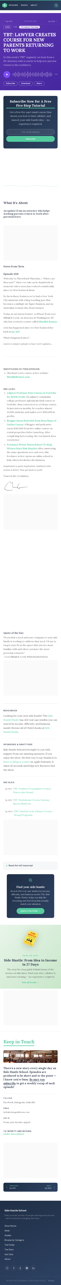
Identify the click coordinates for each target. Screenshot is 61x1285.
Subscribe (10, 83)
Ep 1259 (52, 21)
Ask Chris (9, 1254)
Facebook (8, 1102)
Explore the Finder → (30, 911)
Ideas (7, 1230)
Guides (8, 1235)
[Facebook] (13, 1268)
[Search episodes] (56, 5)
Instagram (19, 1102)
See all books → (30, 982)
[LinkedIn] (33, 1268)
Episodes (13, 5)
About (34, 5)
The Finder (10, 1245)
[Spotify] (26, 1268)
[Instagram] (7, 1268)
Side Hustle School (15, 1210)
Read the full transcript (21, 865)
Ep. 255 (15, 331)
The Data (9, 1249)
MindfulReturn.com (18, 376)
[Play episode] (6, 74)
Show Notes (10, 1226)
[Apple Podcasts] (20, 1268)
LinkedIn (30, 1102)
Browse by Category (14, 1240)
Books (24, 5)
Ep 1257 (9, 21)
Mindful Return (48, 321)
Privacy (51, 1280)
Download (25, 83)
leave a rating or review (16, 761)
